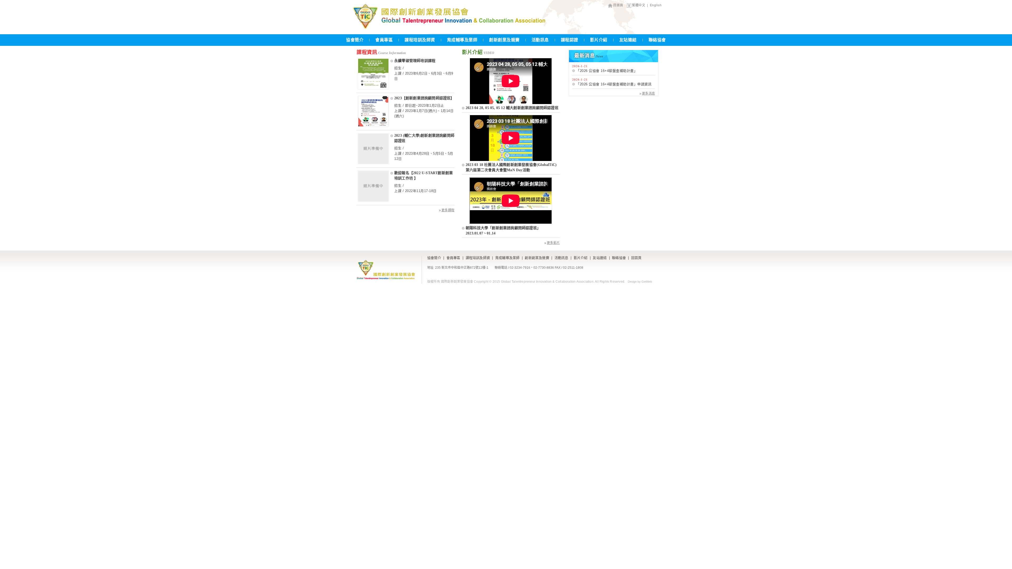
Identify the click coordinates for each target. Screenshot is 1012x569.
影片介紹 (598, 40)
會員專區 (384, 40)
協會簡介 (354, 40)
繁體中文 (638, 5)
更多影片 (553, 243)
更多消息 (648, 93)
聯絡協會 (657, 40)
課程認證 (569, 40)
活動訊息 (540, 40)
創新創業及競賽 (504, 40)
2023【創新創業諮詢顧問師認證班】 (424, 98)
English (656, 5)
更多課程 (447, 210)
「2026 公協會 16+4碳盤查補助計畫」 (606, 71)
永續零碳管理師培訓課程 (414, 61)
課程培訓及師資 (420, 40)
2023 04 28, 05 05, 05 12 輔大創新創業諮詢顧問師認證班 (512, 108)
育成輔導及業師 (462, 40)
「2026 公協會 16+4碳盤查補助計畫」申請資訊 (613, 84)
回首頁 (618, 5)
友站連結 (628, 40)
